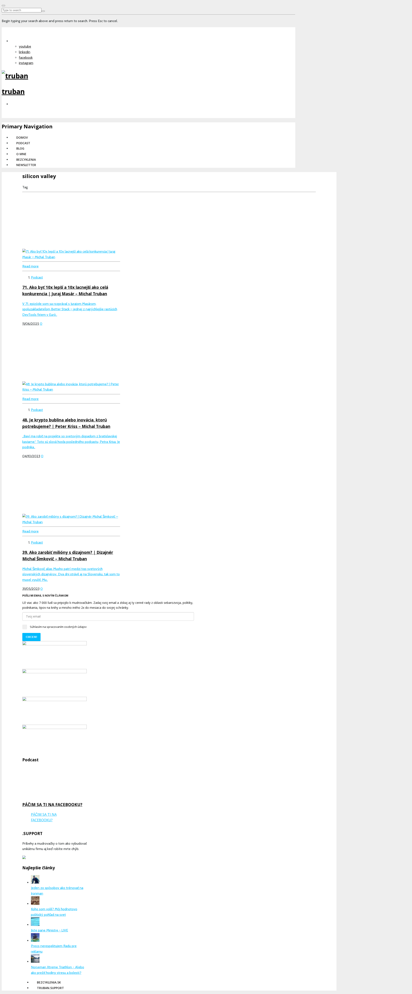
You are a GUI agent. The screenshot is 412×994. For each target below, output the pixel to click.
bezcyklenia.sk (49, 982)
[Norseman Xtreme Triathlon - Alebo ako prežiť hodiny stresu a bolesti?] (35, 962)
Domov (22, 137)
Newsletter (26, 165)
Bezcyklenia (26, 159)
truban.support (50, 988)
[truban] (15, 75)
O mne (21, 154)
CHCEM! (31, 637)
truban (13, 91)
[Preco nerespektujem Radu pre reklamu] (35, 941)
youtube (25, 46)
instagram (26, 63)
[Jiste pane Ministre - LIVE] (35, 925)
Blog (20, 148)
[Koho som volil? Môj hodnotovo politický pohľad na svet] (35, 904)
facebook (26, 57)
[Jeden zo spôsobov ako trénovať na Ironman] (35, 882)
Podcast (23, 143)
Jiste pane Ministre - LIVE (49, 930)
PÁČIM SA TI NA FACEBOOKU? (52, 804)
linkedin (24, 52)
